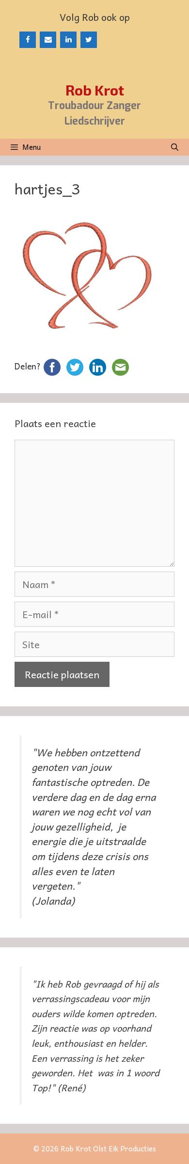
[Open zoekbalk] (174, 147)
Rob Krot (94, 89)
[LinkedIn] (68, 40)
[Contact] (48, 40)
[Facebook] (27, 40)
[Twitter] (88, 40)
